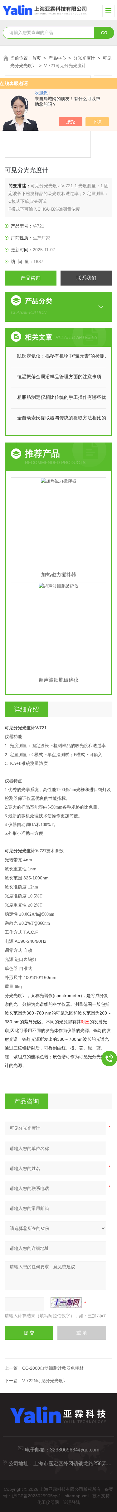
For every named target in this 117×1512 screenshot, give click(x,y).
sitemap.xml (77, 1495)
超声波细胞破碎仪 (59, 680)
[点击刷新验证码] (66, 1302)
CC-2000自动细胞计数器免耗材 (53, 1368)
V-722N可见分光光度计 (44, 1380)
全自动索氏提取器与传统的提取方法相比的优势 (64, 417)
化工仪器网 (48, 1502)
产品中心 (57, 58)
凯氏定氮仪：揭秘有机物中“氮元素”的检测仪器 (64, 356)
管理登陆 (71, 1502)
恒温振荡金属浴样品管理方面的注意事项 (59, 376)
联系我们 (86, 278)
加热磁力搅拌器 (58, 574)
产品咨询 (31, 278)
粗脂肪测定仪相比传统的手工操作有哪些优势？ (64, 397)
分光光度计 (84, 58)
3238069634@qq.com (74, 1449)
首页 (36, 58)
